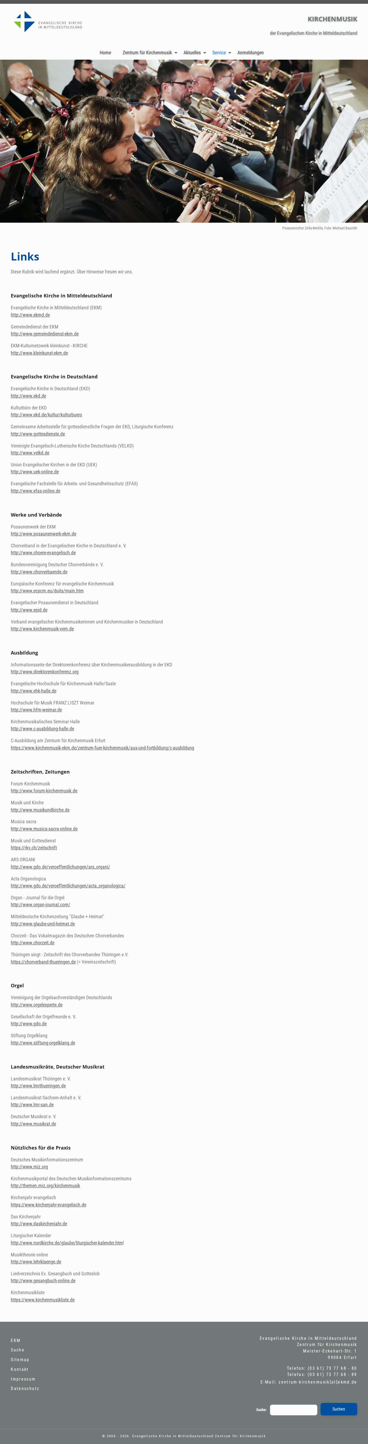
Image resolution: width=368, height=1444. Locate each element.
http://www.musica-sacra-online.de (44, 829)
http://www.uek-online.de (35, 471)
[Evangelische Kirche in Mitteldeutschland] (55, 23)
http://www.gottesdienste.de (38, 434)
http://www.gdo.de (29, 1023)
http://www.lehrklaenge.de (36, 1262)
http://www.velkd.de (30, 453)
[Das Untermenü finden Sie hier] (176, 52)
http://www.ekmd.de (30, 315)
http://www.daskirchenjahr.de (39, 1223)
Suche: (261, 1410)
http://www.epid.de (29, 610)
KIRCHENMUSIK (332, 18)
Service (219, 52)
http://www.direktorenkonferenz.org (45, 671)
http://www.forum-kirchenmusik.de (44, 791)
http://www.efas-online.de (35, 491)
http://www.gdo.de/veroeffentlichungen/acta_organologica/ (68, 886)
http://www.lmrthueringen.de (38, 1086)
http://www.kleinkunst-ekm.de (39, 353)
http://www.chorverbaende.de (39, 572)
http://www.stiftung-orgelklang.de (43, 1043)
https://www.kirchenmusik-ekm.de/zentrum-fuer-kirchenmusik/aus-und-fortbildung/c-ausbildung (102, 748)
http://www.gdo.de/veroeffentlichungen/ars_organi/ (60, 867)
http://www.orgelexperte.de (37, 1005)
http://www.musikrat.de (33, 1124)
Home (105, 52)
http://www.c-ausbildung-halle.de (42, 728)
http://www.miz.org (29, 1167)
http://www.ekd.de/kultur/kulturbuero (46, 415)
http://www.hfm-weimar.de (36, 710)
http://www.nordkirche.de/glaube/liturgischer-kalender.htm (67, 1243)
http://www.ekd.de (28, 396)
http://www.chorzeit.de (32, 942)
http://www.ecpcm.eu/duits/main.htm (47, 591)
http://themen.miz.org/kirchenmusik (45, 1185)
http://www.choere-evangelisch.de (43, 552)
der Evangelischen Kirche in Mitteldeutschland (313, 33)
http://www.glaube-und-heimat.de (43, 924)
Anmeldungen (250, 52)
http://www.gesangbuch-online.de (43, 1280)
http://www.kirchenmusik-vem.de (42, 629)
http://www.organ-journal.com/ (40, 904)
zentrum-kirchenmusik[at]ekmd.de (318, 1382)
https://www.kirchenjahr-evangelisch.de (48, 1205)
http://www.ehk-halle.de (33, 691)
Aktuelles (192, 52)
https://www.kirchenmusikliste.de (43, 1300)
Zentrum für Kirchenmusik (147, 52)
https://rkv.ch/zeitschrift (34, 847)
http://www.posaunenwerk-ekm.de (43, 534)
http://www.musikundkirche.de (40, 810)
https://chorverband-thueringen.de (43, 962)
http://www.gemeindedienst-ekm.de (45, 334)
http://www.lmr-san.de (32, 1104)
